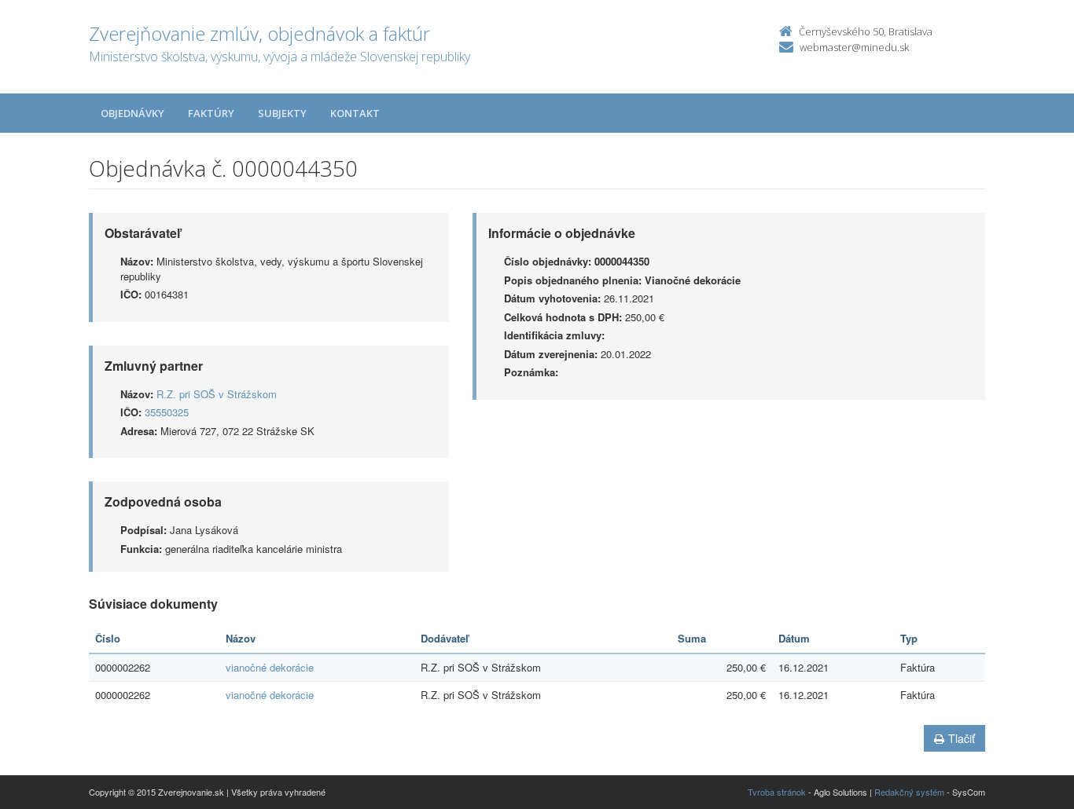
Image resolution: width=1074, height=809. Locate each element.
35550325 (167, 411)
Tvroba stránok (777, 791)
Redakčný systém (909, 791)
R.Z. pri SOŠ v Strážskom (216, 393)
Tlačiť (961, 738)
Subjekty (282, 113)
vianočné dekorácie (270, 667)
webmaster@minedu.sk (854, 47)
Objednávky (132, 113)
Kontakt (355, 113)
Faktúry (211, 113)
